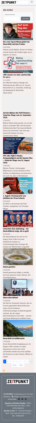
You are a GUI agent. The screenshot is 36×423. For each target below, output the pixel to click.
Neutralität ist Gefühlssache (14, 338)
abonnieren (4, 370)
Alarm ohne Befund (10, 298)
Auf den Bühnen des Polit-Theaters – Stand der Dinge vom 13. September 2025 (17, 115)
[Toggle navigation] (31, 2)
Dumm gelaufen (9, 267)
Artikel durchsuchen (10, 14)
